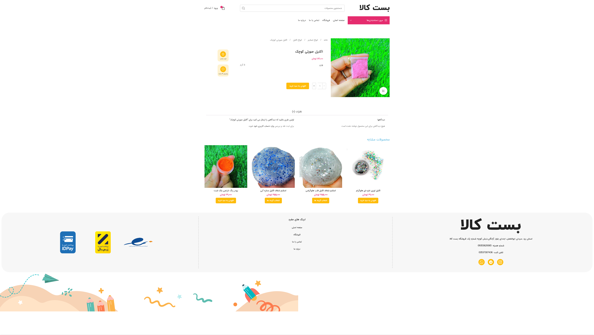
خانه (325, 40)
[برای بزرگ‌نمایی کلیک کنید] (383, 91)
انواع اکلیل (297, 40)
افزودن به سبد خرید (297, 86)
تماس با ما (297, 241)
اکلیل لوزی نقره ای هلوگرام (368, 190)
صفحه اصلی (297, 227)
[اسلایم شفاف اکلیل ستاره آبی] (273, 166)
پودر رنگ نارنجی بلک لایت (226, 190)
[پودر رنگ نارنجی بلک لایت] (226, 166)
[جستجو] (243, 8)
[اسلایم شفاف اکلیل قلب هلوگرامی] (320, 166)
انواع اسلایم (312, 40)
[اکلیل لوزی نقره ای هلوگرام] (368, 166)
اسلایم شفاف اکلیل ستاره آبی (273, 190)
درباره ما (297, 249)
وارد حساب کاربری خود (264, 126)
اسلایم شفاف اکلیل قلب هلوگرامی (321, 190)
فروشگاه (297, 234)
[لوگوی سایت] (375, 8)
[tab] (297, 111)
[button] (368, 200)
